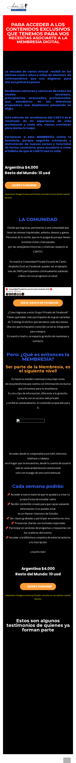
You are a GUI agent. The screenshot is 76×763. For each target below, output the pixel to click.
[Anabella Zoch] (19, 6)
